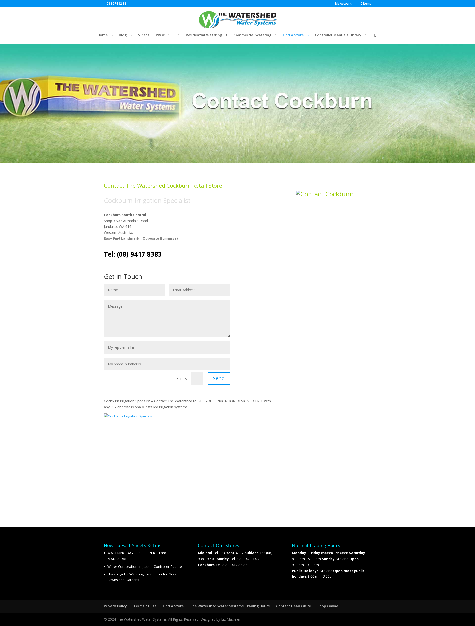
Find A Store (293, 35)
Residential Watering (204, 35)
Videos (143, 35)
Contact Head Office (293, 606)
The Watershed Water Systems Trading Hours (230, 606)
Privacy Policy (115, 606)
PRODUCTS (165, 35)
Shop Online (327, 606)
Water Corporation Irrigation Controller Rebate (144, 566)
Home (102, 35)
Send (219, 378)
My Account (343, 4)
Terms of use (144, 606)
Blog (123, 35)
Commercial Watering (252, 35)
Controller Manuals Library (338, 35)
